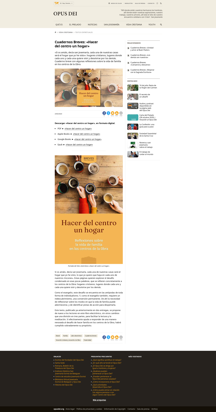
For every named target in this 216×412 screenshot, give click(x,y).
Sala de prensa (140, 3)
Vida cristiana (134, 24)
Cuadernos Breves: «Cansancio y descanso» (140, 63)
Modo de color (116, 3)
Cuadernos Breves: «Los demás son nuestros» (140, 56)
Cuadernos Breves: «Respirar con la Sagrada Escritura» (142, 71)
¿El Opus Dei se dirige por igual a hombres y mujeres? (104, 367)
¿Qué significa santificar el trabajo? (107, 360)
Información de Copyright (115, 409)
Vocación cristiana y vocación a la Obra (68, 340)
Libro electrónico (76, 336)
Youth (152, 24)
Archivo (154, 409)
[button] (117, 113)
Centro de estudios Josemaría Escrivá (70, 376)
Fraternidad (87, 340)
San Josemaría (111, 24)
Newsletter (129, 3)
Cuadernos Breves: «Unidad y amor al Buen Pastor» (142, 49)
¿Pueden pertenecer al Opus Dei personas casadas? (104, 377)
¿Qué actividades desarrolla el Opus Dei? (102, 386)
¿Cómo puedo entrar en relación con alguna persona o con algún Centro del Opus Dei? (106, 392)
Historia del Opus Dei (64, 385)
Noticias (92, 24)
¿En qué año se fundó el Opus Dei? (107, 363)
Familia (65, 336)
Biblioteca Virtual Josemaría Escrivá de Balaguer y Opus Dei (68, 380)
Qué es (59, 24)
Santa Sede (60, 363)
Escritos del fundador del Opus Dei (69, 360)
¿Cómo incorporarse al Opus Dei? (106, 382)
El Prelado (75, 24)
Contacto (151, 3)
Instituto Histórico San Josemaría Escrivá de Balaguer (67, 372)
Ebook (58, 336)
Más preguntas (99, 400)
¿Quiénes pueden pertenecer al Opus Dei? (102, 372)
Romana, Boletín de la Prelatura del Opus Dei (64, 367)
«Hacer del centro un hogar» (78, 128)
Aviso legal (70, 409)
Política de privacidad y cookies (89, 409)
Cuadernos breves (91, 336)
